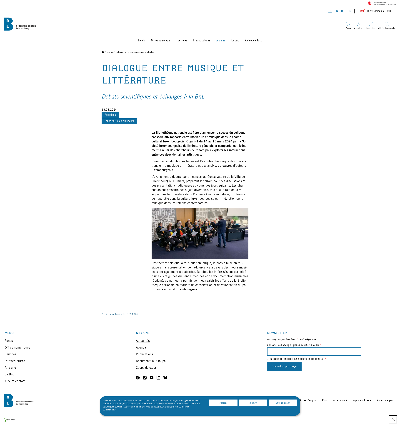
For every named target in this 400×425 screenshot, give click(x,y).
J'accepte (223, 403)
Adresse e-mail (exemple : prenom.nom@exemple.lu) (294, 345)
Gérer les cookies (283, 403)
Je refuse (253, 403)
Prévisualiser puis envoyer (284, 366)
